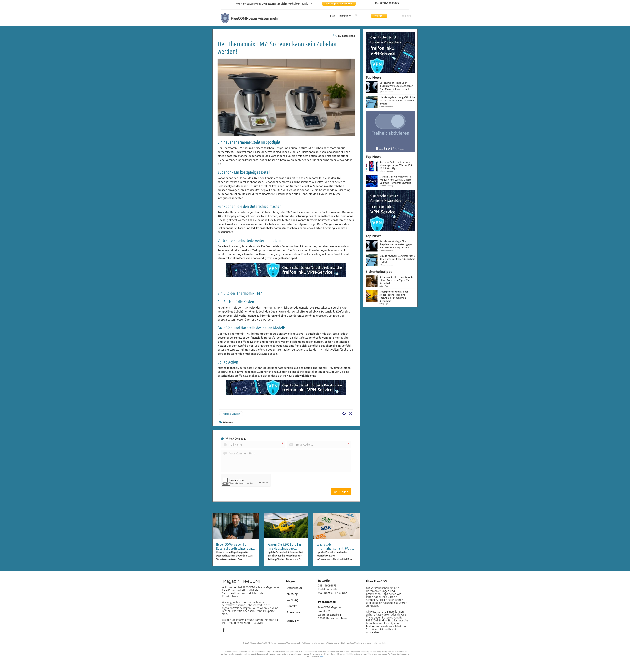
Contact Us (352, 642)
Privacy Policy (381, 642)
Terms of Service (366, 642)
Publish (342, 492)
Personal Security (231, 413)
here (321, 656)
